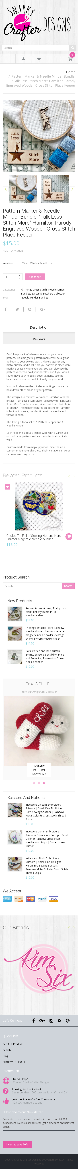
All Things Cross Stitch (34, 289)
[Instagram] (51, 1020)
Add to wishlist (14, 250)
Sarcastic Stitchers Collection (48, 293)
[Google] (42, 309)
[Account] (23, 59)
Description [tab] (39, 327)
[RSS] (59, 1020)
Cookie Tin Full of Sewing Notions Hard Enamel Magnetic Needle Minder (34, 537)
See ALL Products (13, 1044)
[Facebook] (5, 309)
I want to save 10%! (17, 1144)
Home (70, 72)
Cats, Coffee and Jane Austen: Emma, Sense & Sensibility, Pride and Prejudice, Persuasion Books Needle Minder (45, 656)
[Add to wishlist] (7, 487)
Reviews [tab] (39, 339)
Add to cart (35, 276)
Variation (8, 263)
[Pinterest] (67, 1020)
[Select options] (68, 536)
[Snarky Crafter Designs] (39, 22)
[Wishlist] (39, 59)
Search (68, 585)
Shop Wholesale (39, 768)
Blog (5, 1056)
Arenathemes (53, 1159)
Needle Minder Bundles (34, 297)
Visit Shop (39, 969)
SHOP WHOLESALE (14, 1062)
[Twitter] (17, 309)
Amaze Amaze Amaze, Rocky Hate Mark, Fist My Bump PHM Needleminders (46, 611)
